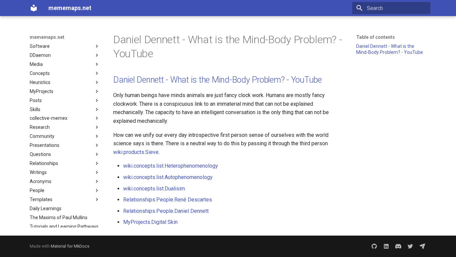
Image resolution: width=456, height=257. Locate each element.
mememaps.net (47, 37)
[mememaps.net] (33, 8)
